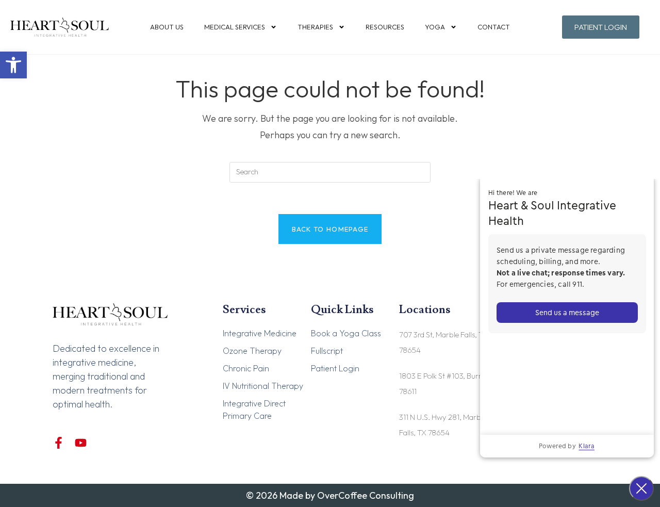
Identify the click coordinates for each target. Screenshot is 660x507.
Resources (385, 27)
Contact (493, 27)
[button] (13, 65)
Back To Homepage (330, 229)
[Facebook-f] (58, 443)
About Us (167, 27)
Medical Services (234, 27)
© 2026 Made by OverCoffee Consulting (330, 495)
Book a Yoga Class (346, 333)
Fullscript (327, 351)
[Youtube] (81, 443)
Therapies (315, 27)
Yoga (435, 27)
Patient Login (335, 368)
